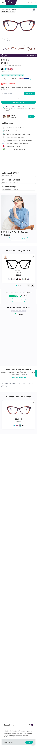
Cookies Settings (8, 742)
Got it (29, 742)
